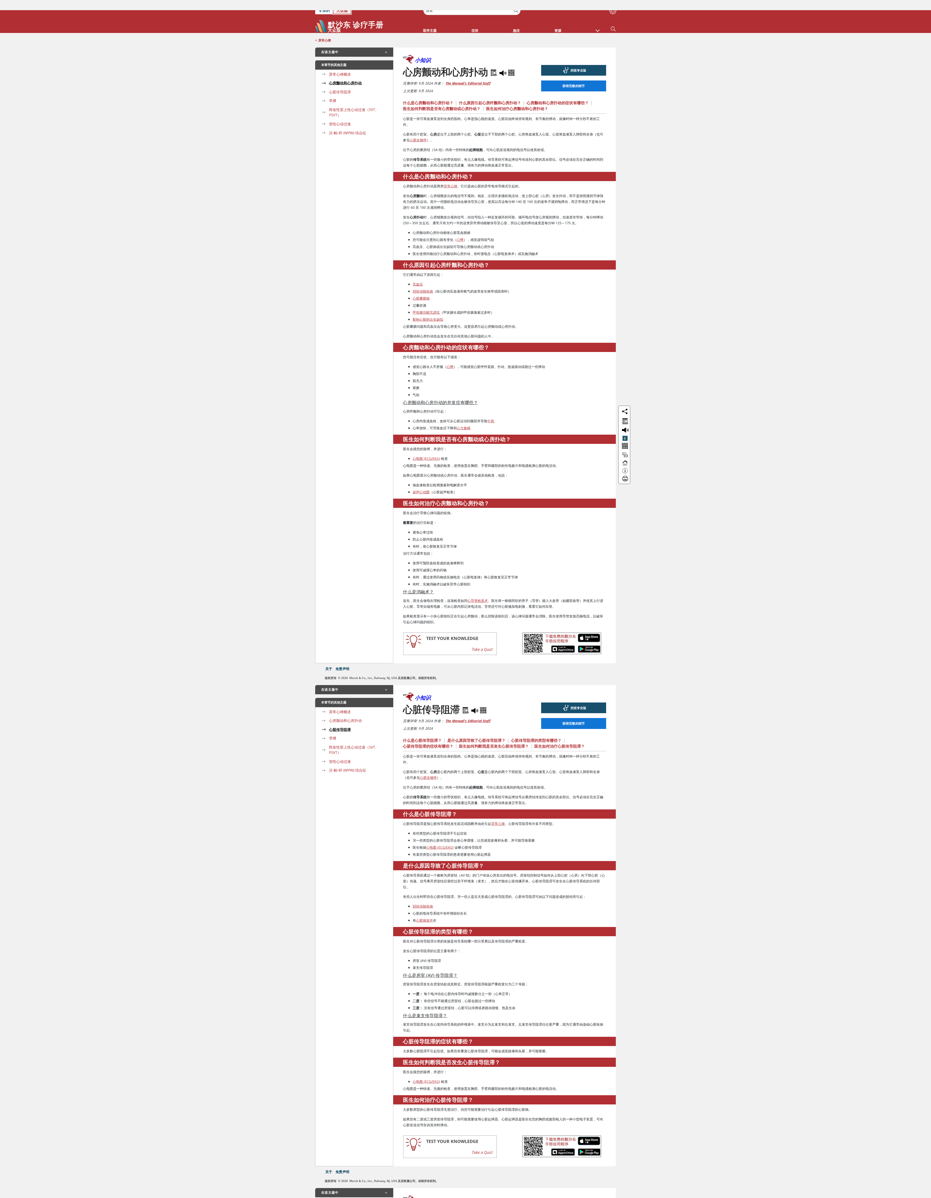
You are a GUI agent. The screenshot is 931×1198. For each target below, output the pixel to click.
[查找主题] (624, 410)
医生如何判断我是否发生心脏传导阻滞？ (494, 736)
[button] (597, 18)
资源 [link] (557, 20)
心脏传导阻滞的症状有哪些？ (428, 736)
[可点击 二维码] (624, 436)
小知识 (423, 49)
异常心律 (324, 30)
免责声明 (342, 658)
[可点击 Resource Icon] (625, 446)
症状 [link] (475, 20)
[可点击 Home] (625, 454)
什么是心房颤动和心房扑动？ (428, 92)
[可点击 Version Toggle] (625, 428)
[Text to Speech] (503, 61)
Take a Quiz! (482, 639)
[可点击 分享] (624, 401)
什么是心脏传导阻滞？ (422, 730)
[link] (573, 60)
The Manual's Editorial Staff (468, 73)
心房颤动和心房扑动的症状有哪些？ (558, 92)
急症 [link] (516, 20)
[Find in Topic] (494, 61)
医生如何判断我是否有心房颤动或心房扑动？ (442, 98)
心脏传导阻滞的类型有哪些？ (536, 730)
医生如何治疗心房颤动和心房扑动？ (517, 98)
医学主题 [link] (430, 20)
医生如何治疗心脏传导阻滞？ (559, 736)
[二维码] (511, 61)
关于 (328, 658)
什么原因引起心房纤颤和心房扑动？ (490, 92)
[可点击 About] (625, 462)
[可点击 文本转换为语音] (624, 419)
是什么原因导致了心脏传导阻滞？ (476, 730)
